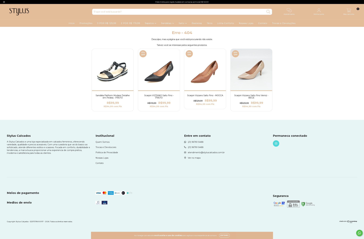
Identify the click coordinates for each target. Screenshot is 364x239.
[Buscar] (268, 12)
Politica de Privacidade (107, 152)
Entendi (224, 235)
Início (72, 23)
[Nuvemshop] (348, 222)
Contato (262, 23)
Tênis (209, 23)
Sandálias (166, 23)
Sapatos (150, 23)
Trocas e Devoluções (283, 23)
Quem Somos (102, 142)
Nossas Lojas (246, 23)
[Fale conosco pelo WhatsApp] (359, 233)
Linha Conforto (225, 23)
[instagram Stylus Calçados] (4, 2)
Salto (182, 23)
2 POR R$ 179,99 (130, 23)
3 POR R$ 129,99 (106, 23)
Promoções (85, 23)
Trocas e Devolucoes (106, 147)
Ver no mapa (194, 158)
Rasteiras (197, 23)
